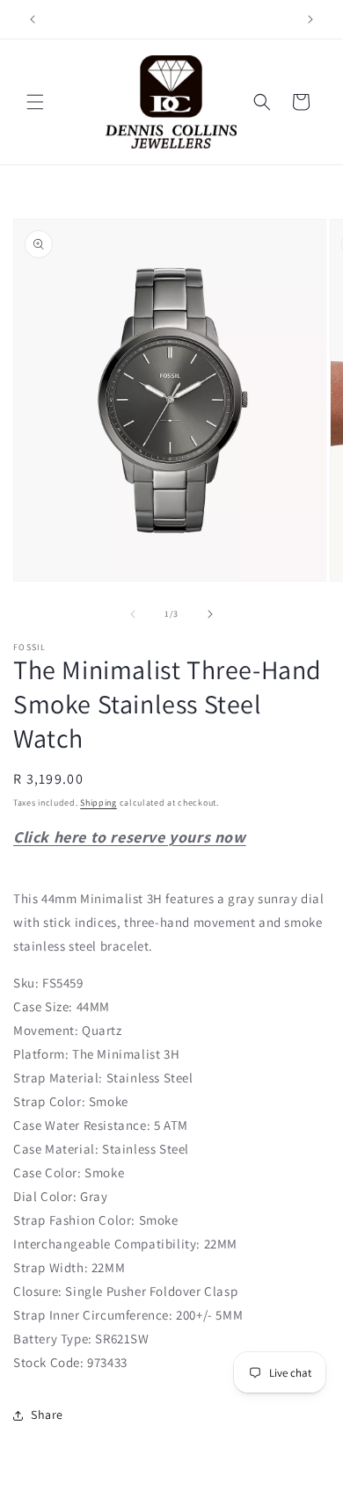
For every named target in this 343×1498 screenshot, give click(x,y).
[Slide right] (210, 614)
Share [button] (47, 1414)
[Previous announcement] (32, 19)
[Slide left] (132, 614)
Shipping (98, 802)
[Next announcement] (310, 19)
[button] (35, 102)
